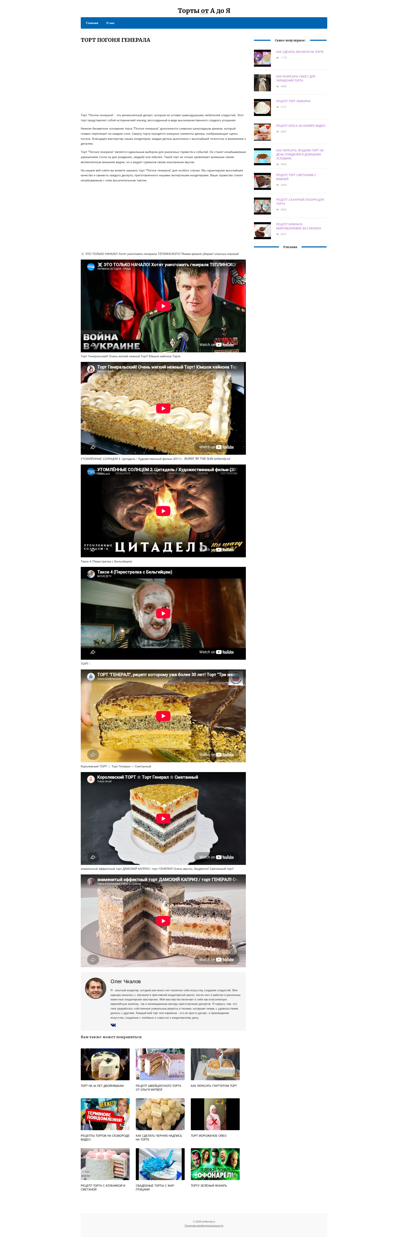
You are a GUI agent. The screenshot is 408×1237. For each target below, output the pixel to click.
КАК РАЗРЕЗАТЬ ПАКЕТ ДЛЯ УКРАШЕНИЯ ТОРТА (295, 78)
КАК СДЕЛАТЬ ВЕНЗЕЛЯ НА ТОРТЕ (300, 52)
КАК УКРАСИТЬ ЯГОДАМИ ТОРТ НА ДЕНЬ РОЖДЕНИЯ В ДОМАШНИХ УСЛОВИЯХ (300, 154)
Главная (92, 23)
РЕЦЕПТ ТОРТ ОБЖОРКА (293, 101)
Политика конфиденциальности (204, 1225)
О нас (110, 23)
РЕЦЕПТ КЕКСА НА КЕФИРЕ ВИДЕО (300, 126)
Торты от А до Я (204, 11)
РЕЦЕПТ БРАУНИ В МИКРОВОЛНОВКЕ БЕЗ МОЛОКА (298, 226)
